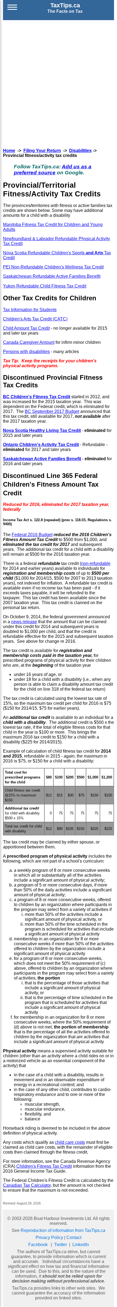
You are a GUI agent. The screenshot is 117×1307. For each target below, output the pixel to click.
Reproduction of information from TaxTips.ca (63, 1230)
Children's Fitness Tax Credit (44, 1166)
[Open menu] (12, 8)
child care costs (70, 1142)
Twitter (60, 1244)
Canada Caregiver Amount (28, 342)
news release (24, 621)
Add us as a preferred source (52, 169)
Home (9, 150)
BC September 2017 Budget (52, 411)
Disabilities (80, 150)
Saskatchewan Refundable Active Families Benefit (51, 276)
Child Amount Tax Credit (26, 328)
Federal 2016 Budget (32, 534)
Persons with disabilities (26, 351)
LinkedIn (80, 1244)
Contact (73, 1237)
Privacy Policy (49, 1237)
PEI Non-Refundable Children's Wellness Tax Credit (53, 267)
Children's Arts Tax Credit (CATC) (35, 319)
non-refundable (95, 563)
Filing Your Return (42, 150)
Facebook (38, 1244)
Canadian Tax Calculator (27, 1185)
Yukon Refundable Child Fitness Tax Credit (44, 286)
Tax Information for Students (30, 309)
